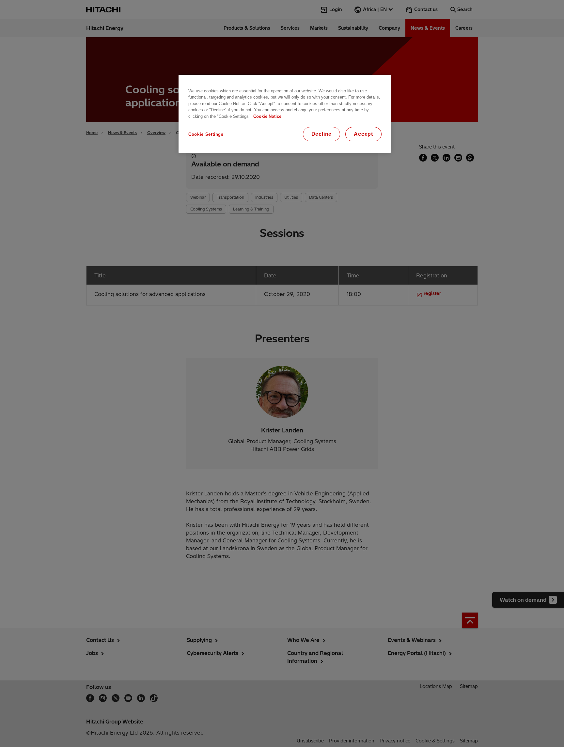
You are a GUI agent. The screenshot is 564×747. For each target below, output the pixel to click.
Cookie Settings (206, 134)
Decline (321, 134)
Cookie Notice (267, 116)
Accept (363, 134)
